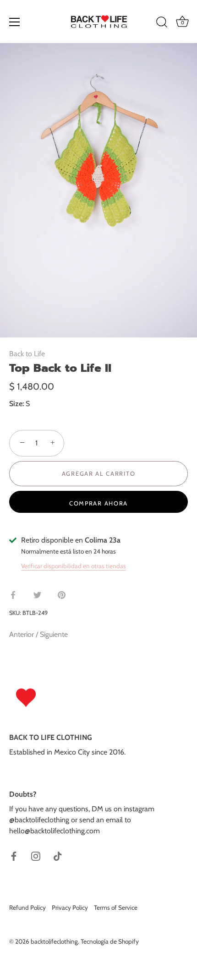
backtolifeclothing (54, 941)
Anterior (22, 634)
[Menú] (15, 22)
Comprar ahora (98, 503)
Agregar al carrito (98, 473)
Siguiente (54, 634)
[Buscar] (162, 23)
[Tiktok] (57, 855)
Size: (16, 403)
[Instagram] (35, 855)
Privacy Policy (70, 907)
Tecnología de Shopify (110, 941)
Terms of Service (115, 907)
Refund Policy (27, 907)
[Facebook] (13, 855)
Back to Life (27, 353)
